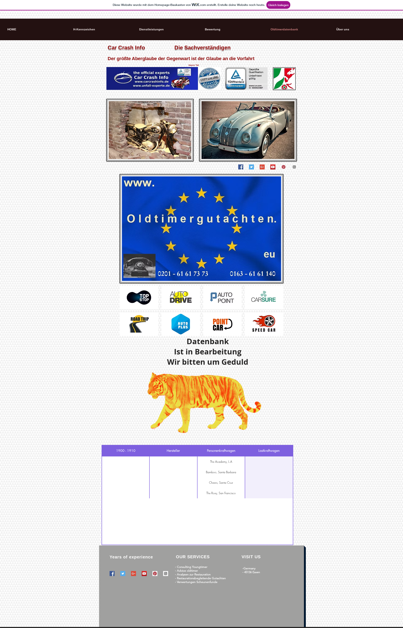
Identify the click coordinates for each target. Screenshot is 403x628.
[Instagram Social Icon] (294, 166)
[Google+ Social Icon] (262, 166)
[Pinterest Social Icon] (283, 166)
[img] (139, 297)
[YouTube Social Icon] (272, 166)
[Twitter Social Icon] (251, 166)
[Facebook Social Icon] (240, 166)
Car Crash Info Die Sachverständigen (169, 47)
